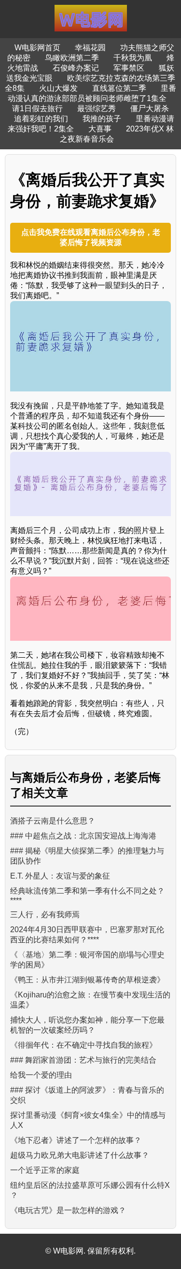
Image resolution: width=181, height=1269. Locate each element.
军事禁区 (128, 68)
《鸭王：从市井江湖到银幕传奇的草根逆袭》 (87, 980)
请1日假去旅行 (37, 108)
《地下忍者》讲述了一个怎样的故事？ (75, 1140)
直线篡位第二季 (119, 88)
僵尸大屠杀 (149, 108)
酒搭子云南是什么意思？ (52, 821)
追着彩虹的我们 (41, 119)
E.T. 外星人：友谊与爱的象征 (60, 876)
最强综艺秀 (96, 108)
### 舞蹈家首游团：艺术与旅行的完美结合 (83, 1060)
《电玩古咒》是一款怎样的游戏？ (68, 1210)
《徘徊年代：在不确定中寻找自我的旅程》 (83, 1045)
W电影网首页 (37, 47)
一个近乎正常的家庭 (45, 1170)
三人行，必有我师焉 (45, 914)
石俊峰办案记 (76, 68)
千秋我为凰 (132, 58)
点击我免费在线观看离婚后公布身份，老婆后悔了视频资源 (90, 237)
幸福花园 (90, 47)
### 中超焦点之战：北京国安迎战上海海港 (83, 836)
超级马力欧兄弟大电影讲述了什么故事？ (79, 1155)
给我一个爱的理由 (41, 1075)
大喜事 (99, 129)
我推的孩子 (102, 119)
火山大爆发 (58, 88)
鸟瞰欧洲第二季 (72, 58)
